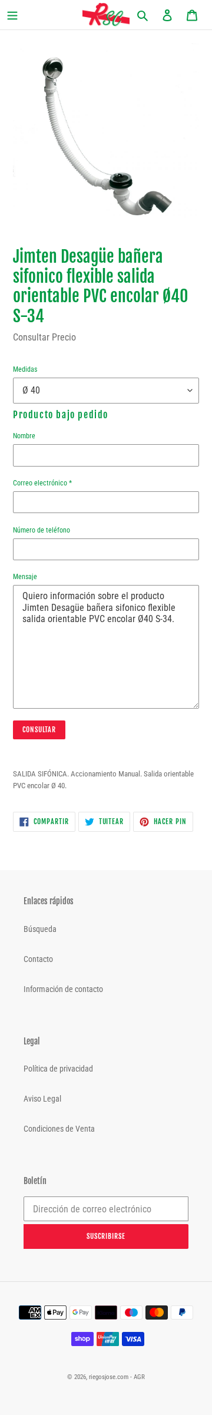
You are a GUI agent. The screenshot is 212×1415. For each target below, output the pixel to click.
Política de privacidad (58, 1068)
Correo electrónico (42, 483)
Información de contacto (63, 989)
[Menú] (21, 15)
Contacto (38, 959)
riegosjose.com (108, 1377)
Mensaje (25, 577)
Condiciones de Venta (59, 1128)
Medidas (25, 369)
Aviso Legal (42, 1098)
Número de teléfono (41, 530)
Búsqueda (40, 929)
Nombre (24, 436)
